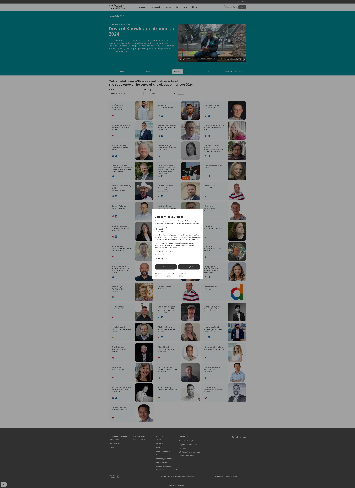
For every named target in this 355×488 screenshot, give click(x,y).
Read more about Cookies (164, 251)
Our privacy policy (161, 259)
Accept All (189, 267)
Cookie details (160, 255)
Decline (165, 267)
